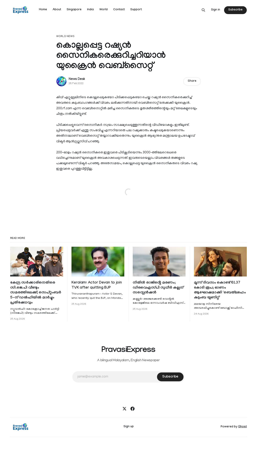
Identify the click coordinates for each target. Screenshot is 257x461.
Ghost (242, 427)
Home (43, 10)
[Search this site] (203, 10)
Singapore (74, 10)
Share (192, 81)
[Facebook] (133, 409)
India (90, 10)
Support (136, 10)
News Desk (77, 79)
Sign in (215, 10)
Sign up (128, 427)
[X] (124, 409)
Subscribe (235, 10)
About (57, 10)
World (103, 10)
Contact (119, 10)
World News (65, 36)
